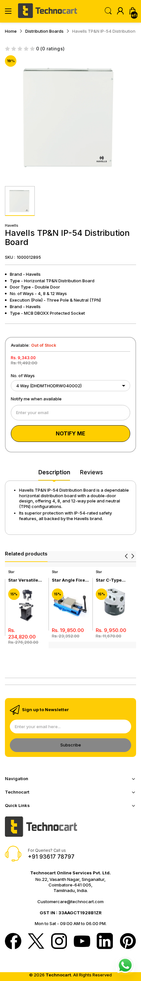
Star (11, 572)
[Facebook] (13, 942)
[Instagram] (59, 942)
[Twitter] (36, 942)
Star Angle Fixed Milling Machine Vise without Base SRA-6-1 (70, 580)
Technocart (58, 974)
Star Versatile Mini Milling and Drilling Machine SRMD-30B (26, 580)
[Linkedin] (105, 942)
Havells (11, 225)
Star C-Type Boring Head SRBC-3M (109, 580)
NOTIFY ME (70, 433)
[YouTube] (82, 942)
